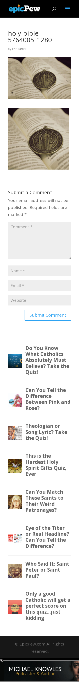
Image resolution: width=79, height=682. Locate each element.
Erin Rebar (19, 49)
